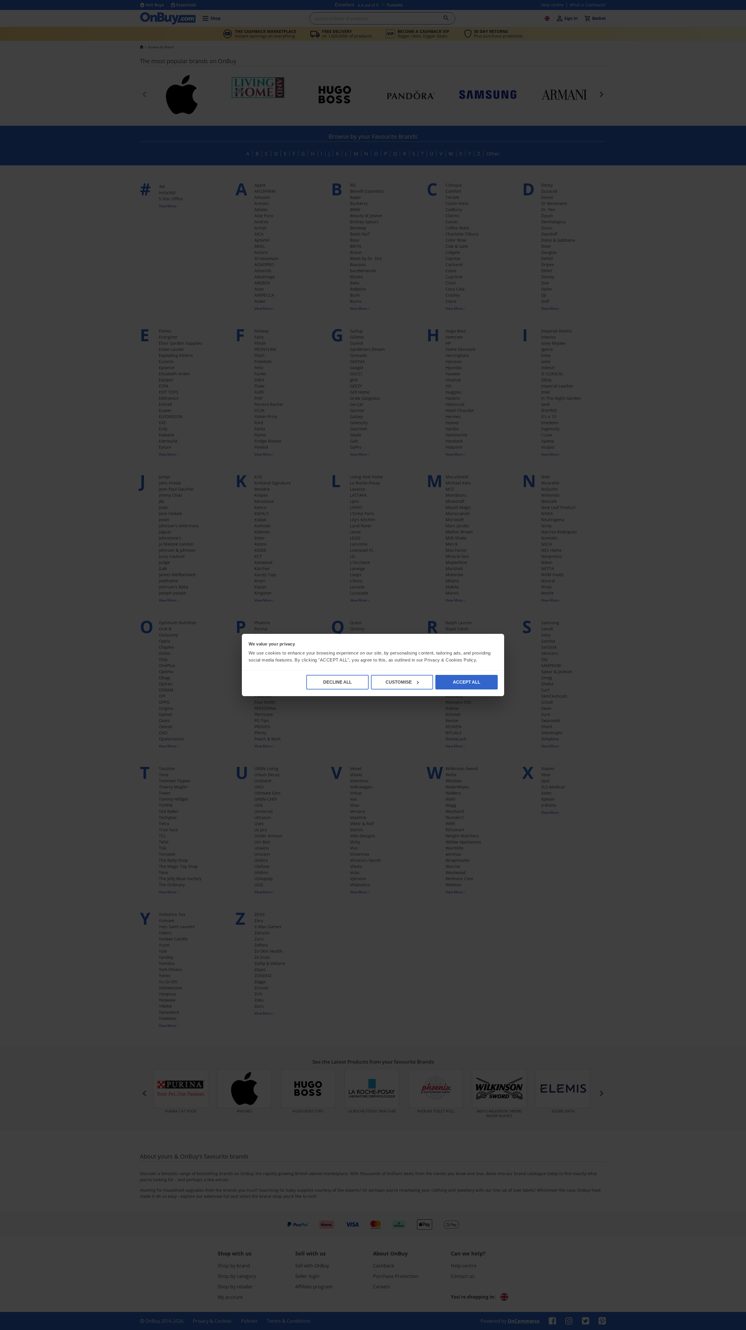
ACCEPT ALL (466, 682)
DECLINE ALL (337, 682)
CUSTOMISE (399, 682)
